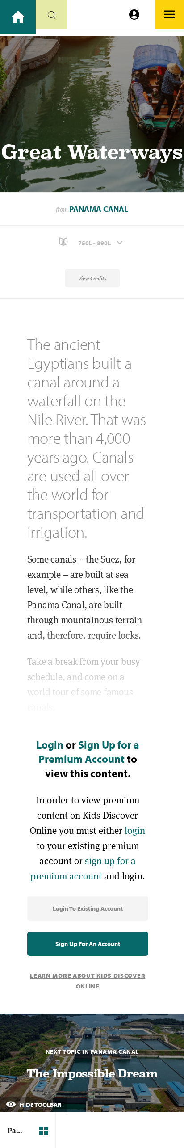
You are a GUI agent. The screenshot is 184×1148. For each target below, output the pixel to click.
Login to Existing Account (88, 908)
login (135, 830)
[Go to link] (18, 17)
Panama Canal (98, 209)
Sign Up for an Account (87, 944)
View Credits (92, 278)
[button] (92, 242)
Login (49, 744)
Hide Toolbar (39, 1105)
